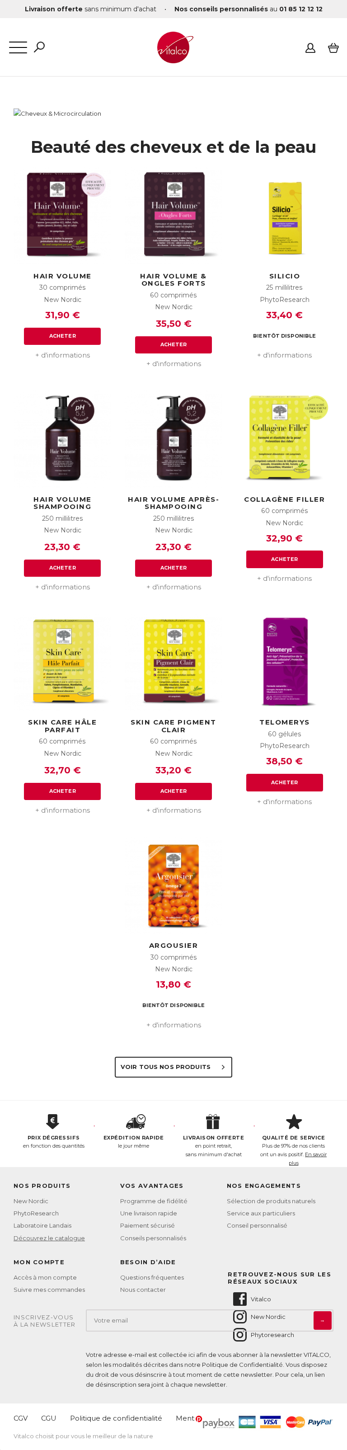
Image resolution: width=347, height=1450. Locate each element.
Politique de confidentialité (116, 1418)
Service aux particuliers (261, 1213)
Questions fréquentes (152, 1277)
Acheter (62, 336)
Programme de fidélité (154, 1201)
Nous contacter (143, 1289)
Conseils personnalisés (153, 1238)
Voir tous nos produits (166, 1066)
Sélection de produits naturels (271, 1201)
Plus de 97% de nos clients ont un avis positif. (293, 1150)
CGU (48, 1418)
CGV (21, 1418)
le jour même (133, 1142)
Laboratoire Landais (42, 1225)
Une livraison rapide (148, 1213)
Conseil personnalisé (257, 1225)
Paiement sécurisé (147, 1225)
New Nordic (31, 1201)
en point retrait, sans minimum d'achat (213, 1146)
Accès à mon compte (45, 1277)
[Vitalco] (173, 58)
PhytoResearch (36, 1213)
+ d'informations (62, 355)
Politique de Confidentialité (242, 1364)
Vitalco (261, 1299)
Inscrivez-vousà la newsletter (45, 1321)
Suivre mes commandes (49, 1289)
